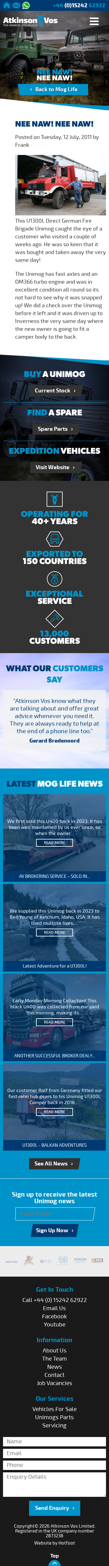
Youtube (54, 1324)
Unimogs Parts (54, 1417)
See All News (51, 1163)
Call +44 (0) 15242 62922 (54, 1300)
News (54, 1367)
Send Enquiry (52, 1508)
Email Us (54, 1308)
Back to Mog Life (56, 89)
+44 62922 (79, 5)
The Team (54, 1358)
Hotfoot (66, 1543)
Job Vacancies (54, 1383)
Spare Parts (53, 429)
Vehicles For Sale (54, 1409)
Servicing (54, 1425)
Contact (54, 1375)
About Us (55, 1350)
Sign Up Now (52, 1230)
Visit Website (52, 467)
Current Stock (52, 390)
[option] (54, 722)
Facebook (54, 1316)
